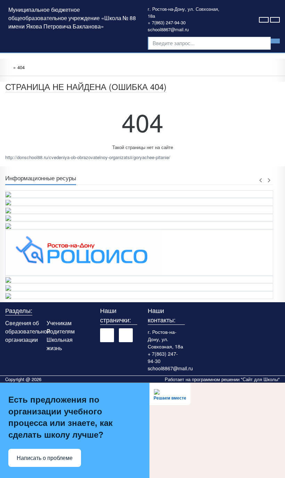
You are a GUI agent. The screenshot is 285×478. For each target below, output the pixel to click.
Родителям (61, 331)
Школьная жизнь (60, 344)
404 (21, 67)
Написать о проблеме (45, 458)
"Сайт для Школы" (260, 379)
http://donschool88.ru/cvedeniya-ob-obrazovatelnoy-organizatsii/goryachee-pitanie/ (87, 157)
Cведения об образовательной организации (27, 331)
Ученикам (59, 323)
